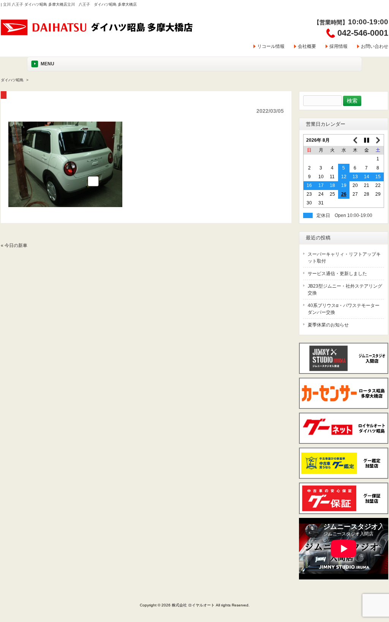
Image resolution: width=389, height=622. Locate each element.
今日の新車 (16, 245)
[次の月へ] (378, 140)
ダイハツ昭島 (12, 80)
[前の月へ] (355, 140)
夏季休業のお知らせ (328, 325)
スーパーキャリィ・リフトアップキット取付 (344, 258)
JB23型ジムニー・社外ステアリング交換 (345, 289)
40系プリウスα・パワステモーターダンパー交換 (344, 309)
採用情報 (338, 46)
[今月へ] (366, 140)
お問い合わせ (374, 46)
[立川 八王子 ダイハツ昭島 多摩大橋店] (97, 33)
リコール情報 (271, 46)
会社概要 (307, 46)
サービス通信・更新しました (337, 273)
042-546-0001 (362, 33)
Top (371, 585)
